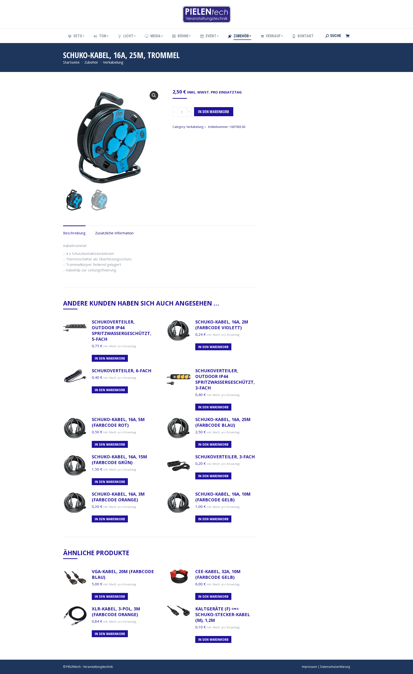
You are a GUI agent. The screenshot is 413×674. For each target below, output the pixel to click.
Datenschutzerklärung (335, 667)
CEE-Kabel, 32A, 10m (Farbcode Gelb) (217, 574)
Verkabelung (194, 127)
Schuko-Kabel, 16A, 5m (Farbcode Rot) (118, 422)
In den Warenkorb (213, 111)
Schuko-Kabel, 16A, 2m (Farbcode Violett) (221, 324)
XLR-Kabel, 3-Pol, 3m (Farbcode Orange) (116, 611)
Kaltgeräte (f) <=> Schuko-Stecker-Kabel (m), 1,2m (222, 614)
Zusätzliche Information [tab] (114, 232)
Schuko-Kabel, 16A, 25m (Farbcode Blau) (222, 422)
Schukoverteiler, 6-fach (121, 370)
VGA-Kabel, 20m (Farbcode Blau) (123, 574)
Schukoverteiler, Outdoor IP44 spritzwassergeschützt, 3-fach (225, 379)
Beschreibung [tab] (74, 232)
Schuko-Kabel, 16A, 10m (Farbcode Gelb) (222, 497)
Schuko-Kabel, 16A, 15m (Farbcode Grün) (119, 459)
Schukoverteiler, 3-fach (225, 457)
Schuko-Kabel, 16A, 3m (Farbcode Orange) (118, 497)
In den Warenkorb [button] (110, 358)
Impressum (309, 667)
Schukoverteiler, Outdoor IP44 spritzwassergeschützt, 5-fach (121, 330)
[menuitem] (75, 36)
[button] (154, 95)
